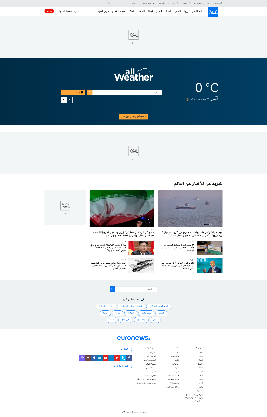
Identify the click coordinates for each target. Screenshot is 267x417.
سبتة (112, 320)
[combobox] (123, 3)
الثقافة (142, 11)
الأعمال (168, 11)
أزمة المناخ (141, 320)
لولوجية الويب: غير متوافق (146, 379)
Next (150, 11)
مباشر (49, 11)
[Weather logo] (133, 76)
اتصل (154, 371)
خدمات (176, 348)
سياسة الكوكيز (151, 364)
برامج (201, 387)
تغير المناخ (125, 320)
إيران (220, 229)
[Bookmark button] (186, 99)
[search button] (109, 3)
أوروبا (186, 11)
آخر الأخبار (197, 11)
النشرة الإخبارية (122, 366)
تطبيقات (176, 371)
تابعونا (177, 368)
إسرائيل (123, 259)
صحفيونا (200, 391)
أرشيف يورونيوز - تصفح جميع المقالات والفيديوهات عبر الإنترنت (193, 398)
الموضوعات (199, 348)
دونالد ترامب (146, 313)
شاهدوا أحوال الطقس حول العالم (133, 116)
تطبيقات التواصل (173, 375)
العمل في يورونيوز (149, 375)
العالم (178, 11)
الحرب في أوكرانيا (106, 306)
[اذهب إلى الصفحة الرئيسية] (213, 12)
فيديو (114, 11)
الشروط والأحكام (150, 360)
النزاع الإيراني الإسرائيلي (159, 306)
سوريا (192, 259)
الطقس (177, 360)
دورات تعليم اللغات (172, 387)
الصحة (123, 11)
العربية (217, 3)
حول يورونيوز (151, 352)
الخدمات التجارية (150, 356)
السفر (159, 11)
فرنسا (105, 313)
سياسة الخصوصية (149, 368)
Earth (132, 11)
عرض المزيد (151, 348)
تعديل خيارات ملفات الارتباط (146, 383)
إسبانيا (161, 313)
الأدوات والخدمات (173, 379)
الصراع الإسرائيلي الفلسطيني (131, 306)
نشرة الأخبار (175, 356)
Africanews (174, 383)
